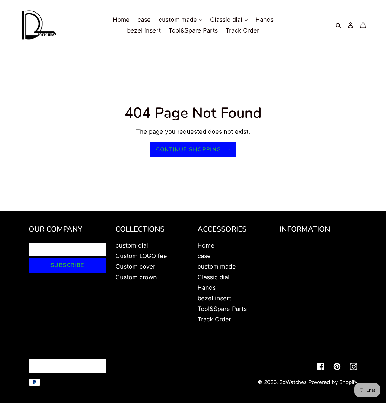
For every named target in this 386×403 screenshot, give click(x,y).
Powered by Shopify (332, 382)
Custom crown (136, 277)
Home (206, 245)
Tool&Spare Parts (222, 308)
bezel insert (214, 298)
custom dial (131, 245)
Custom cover (135, 266)
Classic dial (213, 277)
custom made (217, 266)
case (204, 256)
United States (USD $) (66, 365)
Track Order (214, 319)
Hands (207, 287)
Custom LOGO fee (141, 256)
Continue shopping (188, 149)
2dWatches (293, 382)
